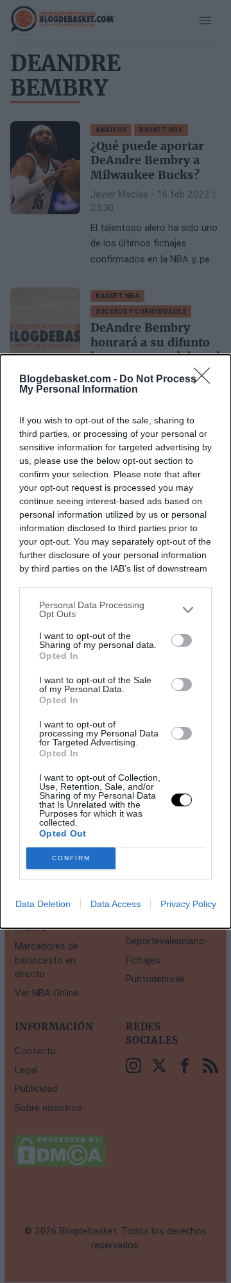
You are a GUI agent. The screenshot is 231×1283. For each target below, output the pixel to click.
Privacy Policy (188, 904)
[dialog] (115, 641)
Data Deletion (43, 904)
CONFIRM (71, 858)
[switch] (181, 640)
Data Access (115, 904)
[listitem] (115, 609)
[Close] (206, 380)
